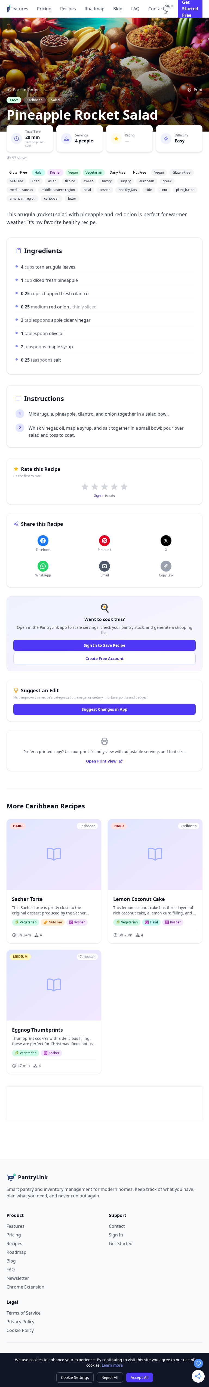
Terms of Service (24, 1313)
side (149, 189)
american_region (22, 198)
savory (107, 181)
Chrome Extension (25, 1287)
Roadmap (94, 9)
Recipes (68, 9)
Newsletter (18, 1278)
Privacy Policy (20, 1322)
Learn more (112, 1365)
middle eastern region (58, 189)
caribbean (51, 198)
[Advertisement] (104, 1103)
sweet (88, 181)
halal (87, 189)
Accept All (140, 1377)
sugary (125, 181)
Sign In (168, 8)
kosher (105, 189)
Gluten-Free (181, 172)
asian (52, 181)
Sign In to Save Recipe (104, 645)
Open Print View (101, 761)
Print (198, 89)
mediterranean (21, 189)
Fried (35, 181)
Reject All (110, 1377)
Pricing (44, 9)
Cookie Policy (20, 1330)
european (146, 181)
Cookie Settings (75, 1377)
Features (19, 9)
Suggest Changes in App (104, 709)
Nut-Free (16, 181)
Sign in (99, 495)
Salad (55, 100)
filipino (70, 181)
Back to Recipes (27, 89)
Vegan (159, 172)
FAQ (135, 9)
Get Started (121, 1243)
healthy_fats (128, 189)
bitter (72, 198)
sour (164, 189)
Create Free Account (104, 658)
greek (167, 181)
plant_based (185, 189)
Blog (117, 9)
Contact (156, 9)
